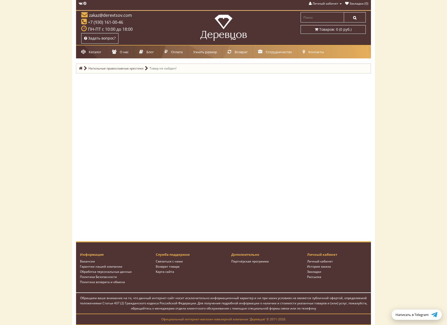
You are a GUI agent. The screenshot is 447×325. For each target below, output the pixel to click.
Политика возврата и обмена (102, 282)
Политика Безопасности (98, 277)
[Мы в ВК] (81, 3)
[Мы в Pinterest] (84, 3)
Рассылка (314, 277)
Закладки (314, 271)
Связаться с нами (169, 261)
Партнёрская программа (250, 261)
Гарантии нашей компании (101, 266)
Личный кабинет (320, 261)
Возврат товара (168, 266)
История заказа (319, 266)
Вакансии (87, 261)
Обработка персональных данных (106, 271)
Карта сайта (165, 271)
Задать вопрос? (101, 38)
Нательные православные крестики (116, 68)
